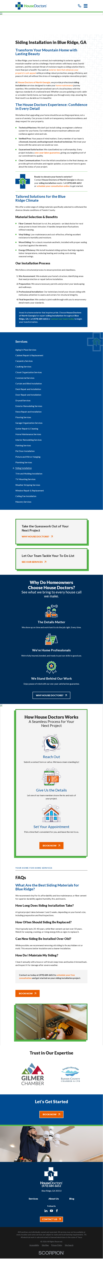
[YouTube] (51, 1210)
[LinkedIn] (45, 1210)
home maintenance (64, 85)
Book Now (50, 845)
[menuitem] (51, 350)
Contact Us (49, 1219)
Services (33, 1198)
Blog (71, 1198)
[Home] (31, 6)
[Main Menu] (85, 6)
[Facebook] (56, 1210)
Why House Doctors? (49, 695)
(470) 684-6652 (51, 1185)
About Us (53, 1198)
